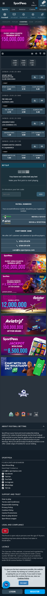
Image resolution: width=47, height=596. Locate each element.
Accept (23, 583)
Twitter (8, 476)
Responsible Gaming (10, 505)
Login (12, 591)
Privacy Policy (7, 507)
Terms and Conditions (10, 502)
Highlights (6, 22)
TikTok (7, 488)
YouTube (8, 479)
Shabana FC (23, 414)
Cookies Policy (23, 578)
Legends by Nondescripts (36, 414)
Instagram (9, 482)
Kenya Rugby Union (30, 414)
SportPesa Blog (8, 465)
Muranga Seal (17, 414)
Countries (23, 22)
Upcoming (38, 22)
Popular (15, 22)
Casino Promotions (9, 513)
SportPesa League (9, 519)
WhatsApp (9, 485)
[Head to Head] (35, 77)
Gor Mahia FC (11, 414)
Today (31, 22)
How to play (6, 499)
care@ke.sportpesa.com (12, 471)
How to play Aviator (9, 516)
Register (34, 591)
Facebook (9, 474)
